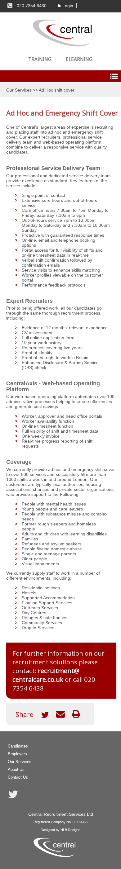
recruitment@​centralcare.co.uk (45, 675)
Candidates (18, 746)
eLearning (79, 59)
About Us (16, 769)
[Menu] (114, 76)
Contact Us (18, 777)
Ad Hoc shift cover (56, 90)
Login (67, 5)
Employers (17, 754)
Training (40, 59)
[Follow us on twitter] (13, 795)
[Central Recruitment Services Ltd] (60, 32)
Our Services (19, 90)
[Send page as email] (60, 715)
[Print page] (76, 715)
